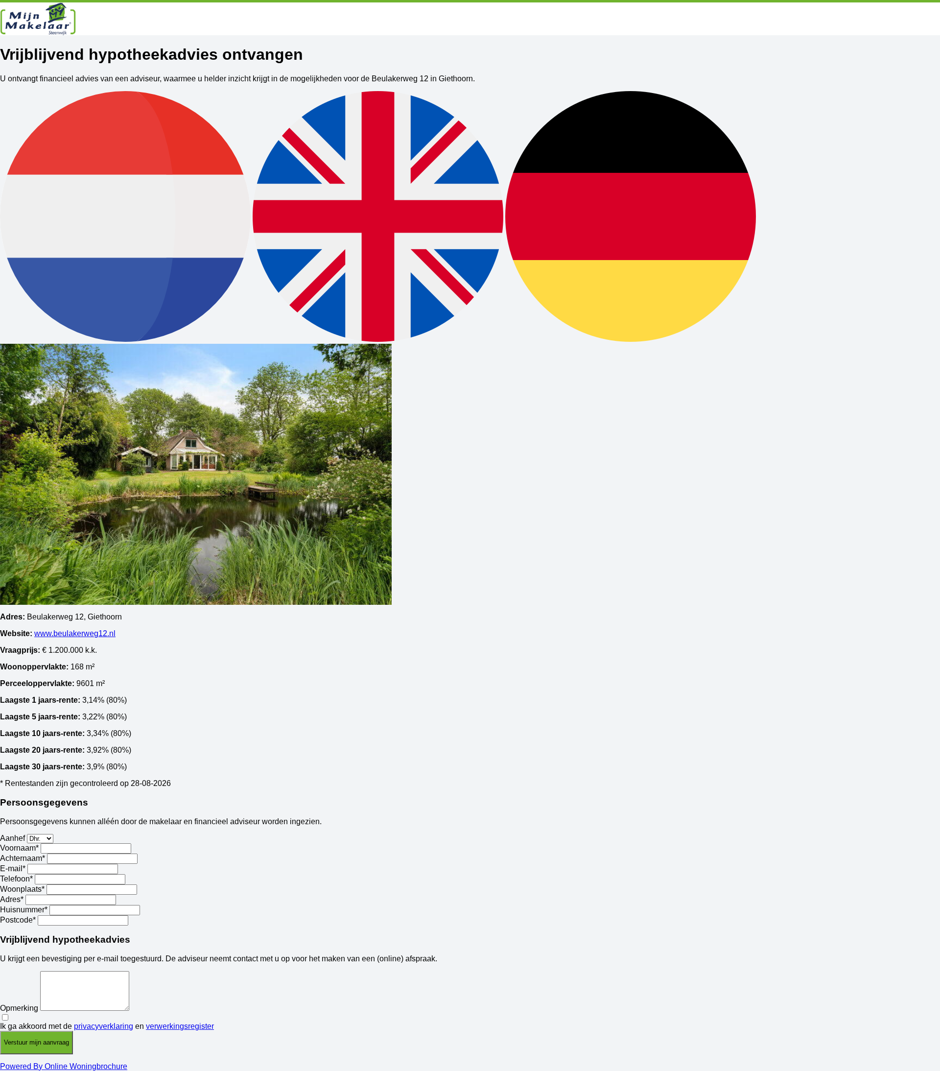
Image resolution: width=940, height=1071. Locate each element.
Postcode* (18, 920)
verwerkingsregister (180, 1026)
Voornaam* (19, 848)
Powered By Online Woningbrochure (63, 1066)
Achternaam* (22, 858)
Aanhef (12, 838)
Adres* (12, 899)
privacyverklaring (103, 1026)
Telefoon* (16, 879)
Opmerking (19, 1008)
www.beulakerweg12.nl (75, 633)
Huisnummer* (23, 909)
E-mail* (12, 868)
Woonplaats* (22, 889)
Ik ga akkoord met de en (107, 1026)
